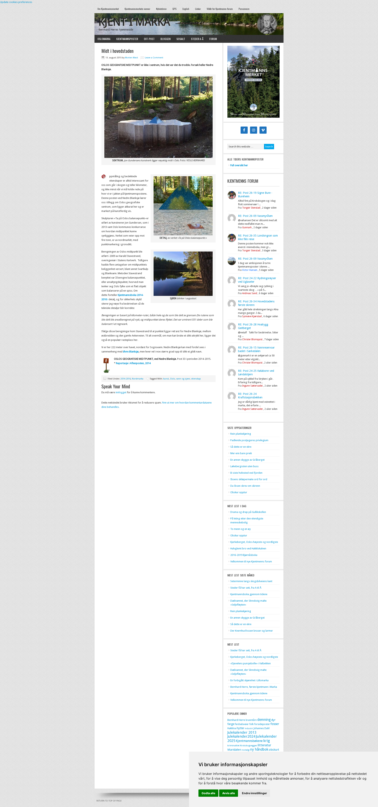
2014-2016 (125, 378)
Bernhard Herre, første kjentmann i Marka (253, 686)
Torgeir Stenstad (251, 207)
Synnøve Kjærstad (252, 316)
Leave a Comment (154, 57)
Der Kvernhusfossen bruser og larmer (251, 630)
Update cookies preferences (16, 2)
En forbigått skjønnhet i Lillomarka (249, 680)
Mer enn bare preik (241, 453)
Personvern (244, 8)
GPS (174, 8)
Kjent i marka (134, 22)
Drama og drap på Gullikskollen (248, 512)
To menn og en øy (240, 528)
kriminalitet (233, 745)
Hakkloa (231, 728)
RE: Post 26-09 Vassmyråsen (255, 215)
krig (266, 740)
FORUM (213, 39)
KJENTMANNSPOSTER (125, 39)
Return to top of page (109, 801)
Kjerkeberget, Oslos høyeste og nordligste (254, 541)
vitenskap (196, 378)
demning (264, 720)
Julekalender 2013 (241, 732)
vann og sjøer (183, 378)
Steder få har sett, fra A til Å (245, 587)
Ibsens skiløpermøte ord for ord (248, 479)
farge (230, 724)
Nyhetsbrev (161, 8)
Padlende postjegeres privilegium (249, 440)
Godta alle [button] (208, 793)
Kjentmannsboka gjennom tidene (248, 594)
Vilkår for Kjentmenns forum (220, 8)
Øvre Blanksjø (131, 351)
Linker (198, 8)
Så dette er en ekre (240, 446)
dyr (273, 720)
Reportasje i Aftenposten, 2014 (133, 363)
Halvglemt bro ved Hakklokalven (248, 548)
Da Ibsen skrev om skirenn (245, 485)
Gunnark (247, 227)
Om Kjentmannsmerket (106, 8)
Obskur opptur (238, 492)
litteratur (264, 745)
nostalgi (246, 750)
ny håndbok (259, 749)
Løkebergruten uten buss (244, 466)
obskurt (274, 749)
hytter (240, 728)
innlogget (121, 392)
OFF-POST (149, 39)
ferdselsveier (242, 724)
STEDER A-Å (197, 39)
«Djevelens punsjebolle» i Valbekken (250, 663)
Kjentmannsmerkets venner (137, 8)
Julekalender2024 (241, 736)
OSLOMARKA (102, 39)
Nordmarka (137, 378)
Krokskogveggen (248, 745)
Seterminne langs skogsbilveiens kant (251, 581)
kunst (166, 378)
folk (251, 724)
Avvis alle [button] (228, 793)
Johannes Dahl (261, 728)
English (186, 8)
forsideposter (262, 724)
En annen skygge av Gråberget (247, 459)
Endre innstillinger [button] (254, 793)
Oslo (172, 378)
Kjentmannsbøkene (249, 741)
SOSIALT (180, 39)
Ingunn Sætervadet (252, 385)
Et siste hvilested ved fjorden (246, 472)
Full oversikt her (239, 165)
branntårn (251, 720)
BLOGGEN (165, 39)
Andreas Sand (249, 293)
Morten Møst (131, 57)
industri (249, 728)
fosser (275, 724)
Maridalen (234, 749)
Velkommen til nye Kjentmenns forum (251, 561)
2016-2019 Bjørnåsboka (243, 555)
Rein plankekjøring (240, 433)
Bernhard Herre (236, 719)
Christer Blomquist (252, 339)
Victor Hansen (249, 270)
